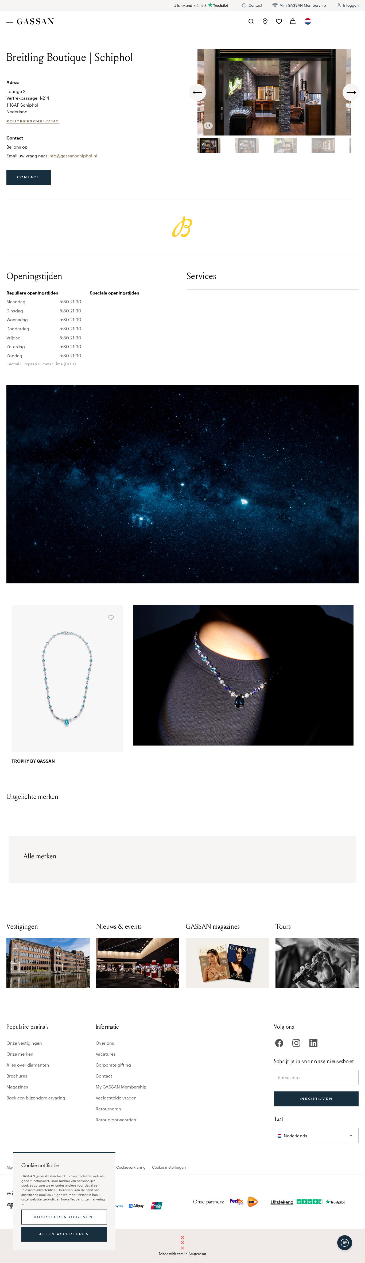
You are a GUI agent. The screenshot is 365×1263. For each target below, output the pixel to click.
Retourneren (108, 1108)
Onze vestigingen (24, 1042)
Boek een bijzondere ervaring (35, 1097)
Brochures (16, 1075)
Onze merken (19, 1053)
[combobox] (308, 21)
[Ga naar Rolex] (339, 21)
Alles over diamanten (27, 1064)
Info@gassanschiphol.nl (72, 155)
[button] (308, 21)
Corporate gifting (113, 1064)
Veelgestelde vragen (116, 1097)
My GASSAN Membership (121, 1086)
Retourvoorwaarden (116, 1119)
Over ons (105, 1042)
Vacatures (106, 1053)
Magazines (17, 1086)
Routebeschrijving (32, 121)
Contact (104, 1075)
